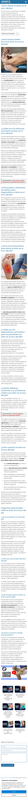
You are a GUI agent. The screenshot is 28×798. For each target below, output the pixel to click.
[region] (14, 788)
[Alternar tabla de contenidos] (16, 34)
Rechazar (14, 795)
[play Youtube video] (14, 672)
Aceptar (14, 791)
